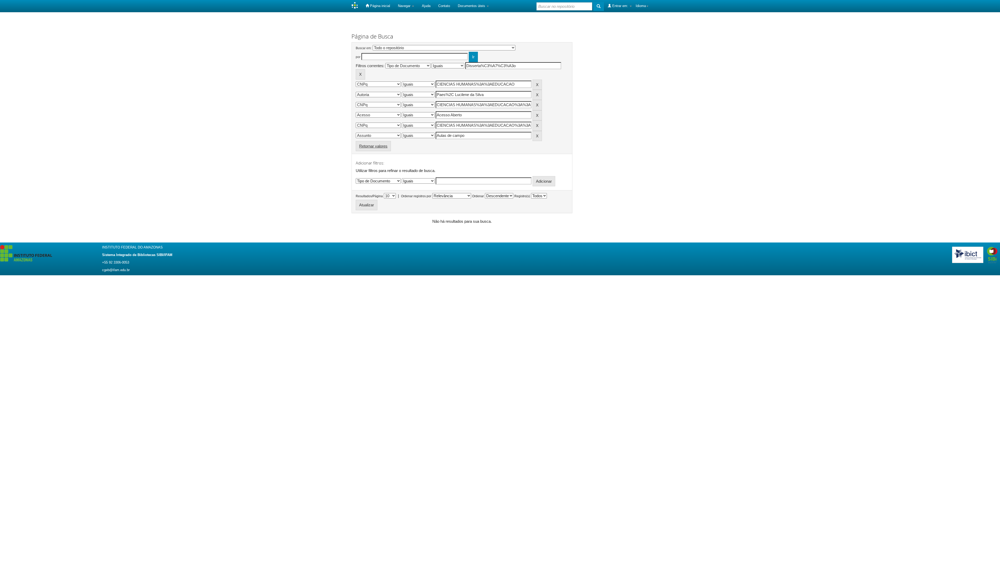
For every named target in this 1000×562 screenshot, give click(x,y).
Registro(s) (522, 196)
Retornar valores (373, 146)
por (358, 57)
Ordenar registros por (416, 196)
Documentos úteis (472, 6)
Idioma (641, 6)
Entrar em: (620, 6)
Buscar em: (364, 48)
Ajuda (426, 6)
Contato (444, 6)
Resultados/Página (369, 196)
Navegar (404, 6)
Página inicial (379, 6)
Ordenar (478, 196)
